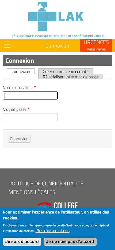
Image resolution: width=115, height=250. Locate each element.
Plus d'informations (53, 230)
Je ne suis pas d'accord (70, 241)
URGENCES (96, 45)
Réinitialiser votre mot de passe (71, 76)
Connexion (57, 45)
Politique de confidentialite (46, 183)
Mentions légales (32, 192)
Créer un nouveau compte (66, 71)
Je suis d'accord (22, 241)
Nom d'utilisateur (18, 87)
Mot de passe (14, 109)
